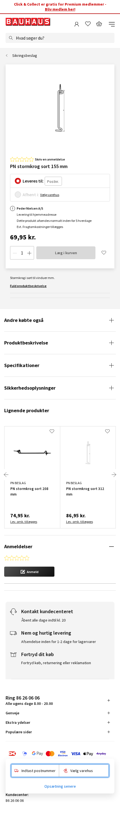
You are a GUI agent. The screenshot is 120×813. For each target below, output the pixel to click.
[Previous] (6, 474)
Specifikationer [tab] (21, 365)
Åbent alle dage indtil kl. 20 (43, 620)
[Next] (114, 474)
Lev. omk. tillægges (23, 522)
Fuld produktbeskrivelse (28, 286)
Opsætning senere (60, 786)
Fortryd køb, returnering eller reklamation (56, 662)
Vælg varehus (49, 195)
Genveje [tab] (12, 712)
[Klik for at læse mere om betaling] (60, 753)
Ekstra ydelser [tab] (18, 722)
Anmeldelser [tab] (18, 546)
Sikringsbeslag (24, 55)
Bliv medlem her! (60, 9)
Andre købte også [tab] (24, 320)
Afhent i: (31, 194)
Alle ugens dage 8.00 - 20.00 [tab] (29, 700)
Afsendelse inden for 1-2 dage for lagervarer (58, 641)
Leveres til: (33, 181)
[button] (29, 572)
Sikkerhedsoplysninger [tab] (30, 388)
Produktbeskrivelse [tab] (26, 342)
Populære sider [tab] (19, 731)
